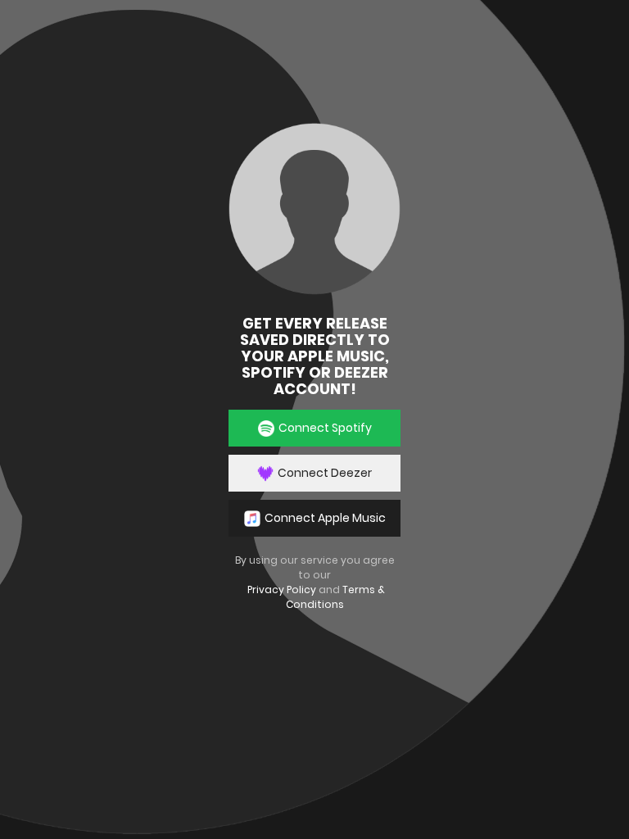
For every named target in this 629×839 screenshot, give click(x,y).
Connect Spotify (325, 428)
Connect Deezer (325, 473)
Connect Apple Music (325, 518)
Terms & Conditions (335, 597)
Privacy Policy (281, 589)
